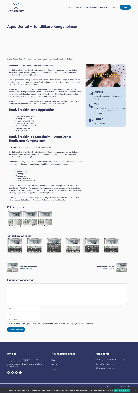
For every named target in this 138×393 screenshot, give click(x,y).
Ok (116, 390)
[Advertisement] (63, 44)
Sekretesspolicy (113, 387)
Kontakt (125, 7)
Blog (114, 7)
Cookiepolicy (126, 387)
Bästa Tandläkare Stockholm (30, 59)
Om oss (78, 7)
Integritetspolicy (124, 390)
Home (70, 7)
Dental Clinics (12, 59)
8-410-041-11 (109, 364)
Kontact (54, 370)
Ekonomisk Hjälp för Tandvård (96, 7)
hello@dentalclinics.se (106, 368)
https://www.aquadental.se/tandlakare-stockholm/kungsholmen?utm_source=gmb (110, 110)
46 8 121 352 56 (99, 123)
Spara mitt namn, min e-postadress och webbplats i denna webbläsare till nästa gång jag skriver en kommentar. (51, 324)
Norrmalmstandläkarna (28, 266)
